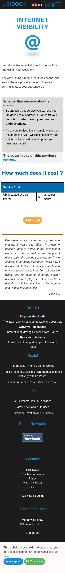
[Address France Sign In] (53, 4)
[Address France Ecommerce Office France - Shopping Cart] (47, 4)
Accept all (14, 561)
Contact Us (32, 532)
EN (40, 4)
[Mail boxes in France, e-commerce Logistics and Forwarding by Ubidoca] (13, 3)
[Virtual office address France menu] (59, 5)
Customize (36, 561)
